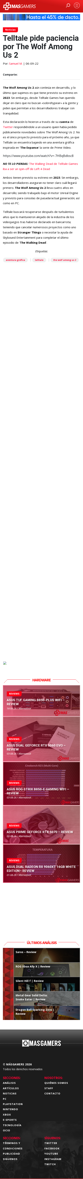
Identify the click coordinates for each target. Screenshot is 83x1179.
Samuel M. (15, 63)
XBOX (7, 1114)
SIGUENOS (10, 1159)
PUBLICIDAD (11, 1153)
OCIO (6, 1130)
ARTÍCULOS (11, 1088)
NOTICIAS (10, 1093)
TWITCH (50, 1164)
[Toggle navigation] (77, 5)
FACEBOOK (51, 1148)
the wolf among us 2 (64, 259)
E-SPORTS (10, 1120)
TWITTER (50, 1143)
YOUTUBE (51, 1153)
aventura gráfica (15, 259)
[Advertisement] (41, 484)
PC (4, 1099)
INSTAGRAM (52, 1159)
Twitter (8, 127)
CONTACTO (52, 1093)
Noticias (10, 29)
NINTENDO (10, 1109)
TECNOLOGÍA (12, 1125)
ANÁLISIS (9, 1083)
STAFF (48, 1088)
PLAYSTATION (13, 1104)
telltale (39, 259)
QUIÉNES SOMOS (56, 1083)
